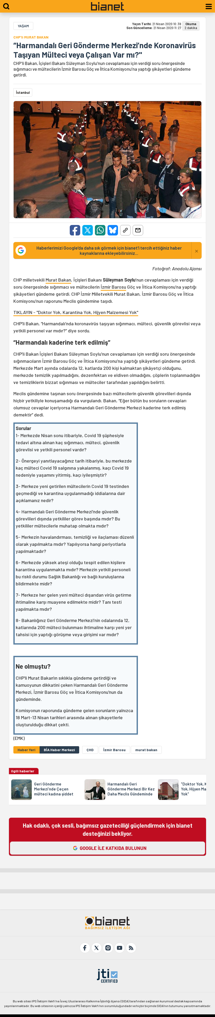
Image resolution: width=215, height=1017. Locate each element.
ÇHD (90, 749)
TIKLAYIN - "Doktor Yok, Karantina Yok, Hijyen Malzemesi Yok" (75, 312)
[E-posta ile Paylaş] (138, 230)
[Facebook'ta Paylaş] (75, 230)
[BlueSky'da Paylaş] (113, 230)
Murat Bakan (58, 280)
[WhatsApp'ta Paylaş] (100, 230)
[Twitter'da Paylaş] (87, 230)
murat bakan (146, 749)
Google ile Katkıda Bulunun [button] (113, 848)
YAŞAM (23, 26)
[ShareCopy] (125, 230)
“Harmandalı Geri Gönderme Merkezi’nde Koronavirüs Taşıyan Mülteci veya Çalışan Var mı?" (104, 49)
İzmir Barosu (113, 287)
